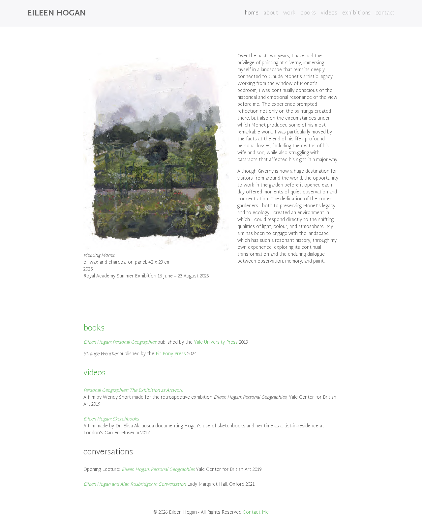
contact (385, 13)
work (289, 13)
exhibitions (356, 13)
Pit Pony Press (171, 354)
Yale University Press (216, 342)
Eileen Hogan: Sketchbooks (111, 419)
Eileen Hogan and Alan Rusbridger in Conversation (134, 484)
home (251, 13)
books (308, 13)
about (270, 13)
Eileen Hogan (56, 13)
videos (329, 13)
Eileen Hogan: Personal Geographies (119, 342)
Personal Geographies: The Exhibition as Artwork (133, 391)
